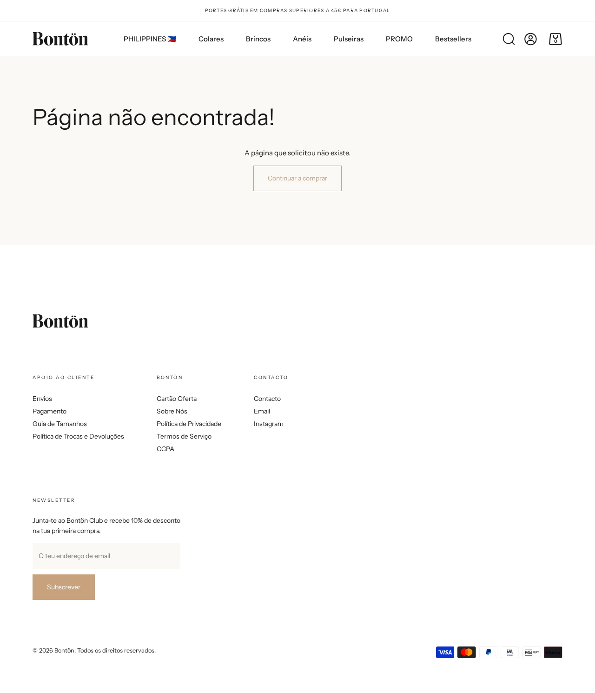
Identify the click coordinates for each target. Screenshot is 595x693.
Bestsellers (453, 38)
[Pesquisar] (509, 39)
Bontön (64, 650)
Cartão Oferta (177, 398)
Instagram (269, 424)
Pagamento (49, 411)
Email (262, 411)
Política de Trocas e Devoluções (78, 436)
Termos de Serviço (184, 436)
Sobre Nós (172, 411)
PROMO (399, 38)
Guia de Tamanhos (60, 424)
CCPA (165, 449)
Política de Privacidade (189, 424)
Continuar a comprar (297, 178)
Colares (211, 38)
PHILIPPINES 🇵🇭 (150, 38)
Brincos (258, 38)
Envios (42, 398)
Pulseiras (349, 38)
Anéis (302, 38)
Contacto (267, 398)
